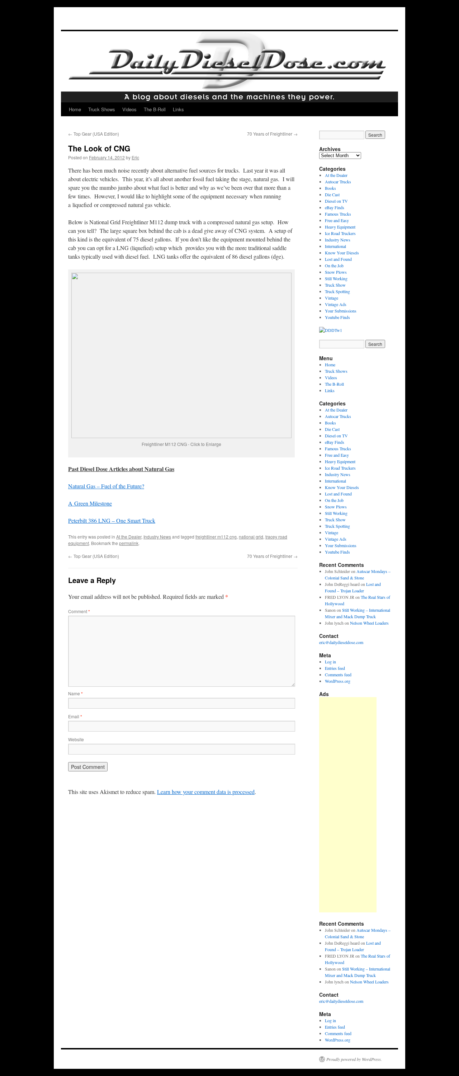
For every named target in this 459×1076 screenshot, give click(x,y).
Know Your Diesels (342, 252)
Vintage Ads (335, 304)
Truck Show (335, 285)
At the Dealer (128, 537)
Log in (330, 661)
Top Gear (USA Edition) (93, 134)
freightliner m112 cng (216, 537)
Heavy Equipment (340, 227)
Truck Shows (101, 109)
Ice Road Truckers (340, 233)
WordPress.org (337, 681)
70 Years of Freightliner (272, 134)
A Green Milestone (90, 503)
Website (76, 739)
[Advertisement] (348, 804)
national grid (251, 537)
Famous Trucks (338, 214)
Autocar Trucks (338, 181)
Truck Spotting (337, 291)
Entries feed (335, 668)
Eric (135, 157)
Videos (129, 109)
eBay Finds (334, 207)
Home (75, 109)
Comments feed (338, 674)
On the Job (334, 265)
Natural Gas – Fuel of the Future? (106, 486)
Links (178, 109)
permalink (128, 543)
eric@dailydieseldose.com (341, 642)
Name (75, 693)
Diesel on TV (336, 201)
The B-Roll (155, 109)
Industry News (157, 537)
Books (330, 188)
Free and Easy (337, 220)
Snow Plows (336, 272)
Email (75, 716)
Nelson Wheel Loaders (369, 623)
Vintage (331, 298)
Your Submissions (340, 311)
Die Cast (332, 194)
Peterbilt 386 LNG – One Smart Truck (111, 520)
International (335, 246)
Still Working (336, 278)
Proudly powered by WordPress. (354, 1059)
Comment (79, 611)
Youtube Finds (337, 317)
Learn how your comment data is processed (206, 791)
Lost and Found (338, 259)
